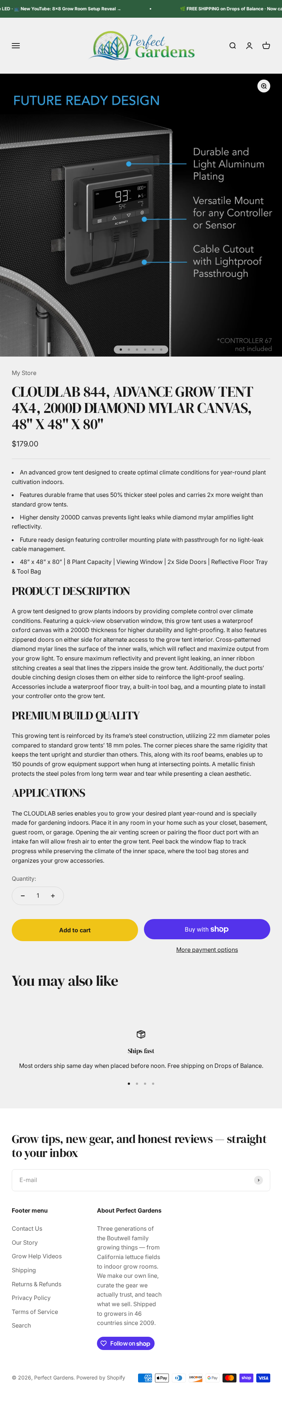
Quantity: (24, 878)
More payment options (207, 949)
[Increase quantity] (53, 896)
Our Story (25, 1242)
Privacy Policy (31, 1297)
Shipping (24, 1270)
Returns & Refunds (36, 1284)
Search (21, 1325)
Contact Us (27, 1228)
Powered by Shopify (100, 1377)
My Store (24, 372)
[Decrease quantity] (22, 896)
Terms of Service (35, 1311)
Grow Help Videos (37, 1256)
